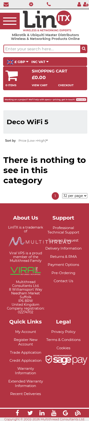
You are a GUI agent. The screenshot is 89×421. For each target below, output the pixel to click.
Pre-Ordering (63, 273)
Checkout (66, 85)
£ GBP (20, 62)
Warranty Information (25, 370)
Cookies (63, 348)
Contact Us (63, 281)
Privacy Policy (63, 331)
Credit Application (25, 360)
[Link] (17, 413)
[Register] (86, 4)
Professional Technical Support (63, 229)
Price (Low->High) (32, 140)
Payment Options (63, 264)
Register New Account (25, 341)
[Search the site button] (83, 49)
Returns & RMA (63, 256)
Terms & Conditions (63, 339)
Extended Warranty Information (25, 383)
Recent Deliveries (25, 393)
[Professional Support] (30, 4)
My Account (25, 331)
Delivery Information (63, 248)
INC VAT (38, 62)
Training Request (63, 240)
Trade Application (25, 352)
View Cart (39, 85)
